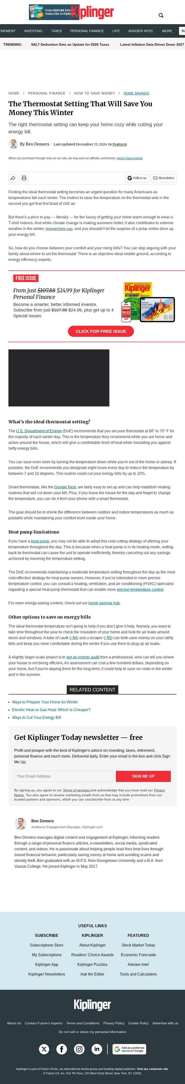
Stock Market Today (138, 950)
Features (119, 144)
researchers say (59, 229)
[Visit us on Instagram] (79, 1054)
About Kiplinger (92, 950)
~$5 (108, 638)
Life (116, 31)
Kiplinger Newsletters (46, 979)
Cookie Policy (138, 1028)
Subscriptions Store (46, 950)
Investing (33, 31)
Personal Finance (87, 31)
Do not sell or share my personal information (92, 1037)
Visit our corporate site (152, 1074)
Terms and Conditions (82, 1028)
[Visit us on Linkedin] (97, 1054)
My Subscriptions (46, 960)
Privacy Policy (113, 1028)
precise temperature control (140, 589)
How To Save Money (94, 93)
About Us (14, 1028)
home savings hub (104, 603)
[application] (58, 377)
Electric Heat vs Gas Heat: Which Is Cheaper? (51, 710)
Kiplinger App (46, 969)
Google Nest (65, 487)
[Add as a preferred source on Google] (126, 1054)
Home (14, 93)
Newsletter (166, 178)
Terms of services (77, 790)
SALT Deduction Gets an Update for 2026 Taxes (70, 44)
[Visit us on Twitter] (44, 1054)
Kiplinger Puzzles (92, 969)
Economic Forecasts (138, 960)
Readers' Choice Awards (92, 960)
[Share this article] (13, 178)
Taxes (56, 31)
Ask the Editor (92, 979)
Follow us (140, 178)
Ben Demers (37, 144)
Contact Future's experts (43, 1028)
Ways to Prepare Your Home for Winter (45, 702)
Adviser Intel (140, 31)
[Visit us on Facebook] (61, 1054)
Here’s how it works (130, 158)
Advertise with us (165, 1028)
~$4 (74, 638)
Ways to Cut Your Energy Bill (36, 717)
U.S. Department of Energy (39, 431)
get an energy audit (82, 657)
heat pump (40, 541)
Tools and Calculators (138, 979)
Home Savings (136, 93)
